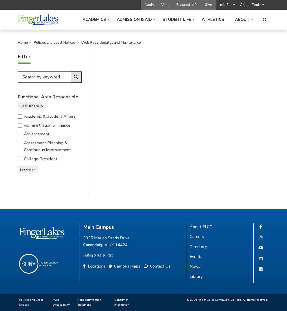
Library (196, 276)
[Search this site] (264, 19)
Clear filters (29, 106)
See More (26, 169)
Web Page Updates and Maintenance (111, 42)
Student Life (177, 19)
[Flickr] (261, 269)
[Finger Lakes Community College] (38, 20)
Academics (94, 19)
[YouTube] (261, 248)
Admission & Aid (134, 19)
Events (196, 256)
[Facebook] (260, 227)
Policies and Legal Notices (55, 42)
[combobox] (50, 77)
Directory (198, 246)
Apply (149, 4)
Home (23, 42)
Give (208, 4)
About (242, 19)
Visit (165, 4)
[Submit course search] (76, 77)
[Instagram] (261, 237)
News (195, 266)
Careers (197, 236)
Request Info (187, 4)
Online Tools (250, 4)
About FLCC (201, 226)
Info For (225, 4)
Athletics (213, 19)
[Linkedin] (261, 259)
